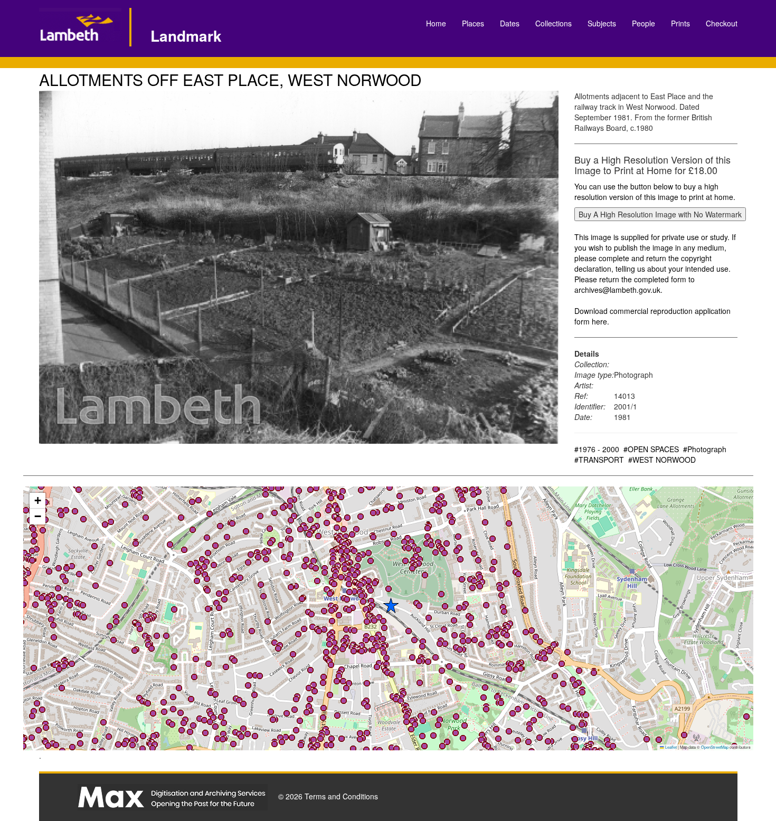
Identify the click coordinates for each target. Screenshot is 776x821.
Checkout (721, 23)
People (643, 23)
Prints (680, 23)
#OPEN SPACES (651, 449)
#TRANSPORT (599, 459)
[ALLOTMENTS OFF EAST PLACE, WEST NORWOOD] (299, 267)
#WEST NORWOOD (662, 459)
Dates (509, 23)
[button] (334, 642)
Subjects (602, 23)
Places (473, 23)
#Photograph (704, 449)
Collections (553, 23)
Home (436, 23)
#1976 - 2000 (596, 449)
